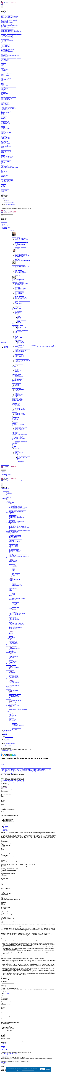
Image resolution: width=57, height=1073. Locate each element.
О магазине (9, 493)
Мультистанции (15, 602)
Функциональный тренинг (15, 707)
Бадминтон (13, 773)
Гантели (14, 583)
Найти (2, 1066)
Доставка (5, 830)
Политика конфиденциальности (9, 1053)
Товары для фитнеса (13, 655)
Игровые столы (12, 672)
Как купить (6, 827)
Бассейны (8, 773)
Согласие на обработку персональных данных (11, 1054)
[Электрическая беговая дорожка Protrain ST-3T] (12, 780)
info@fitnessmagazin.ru (7, 207)
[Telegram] (15, 755)
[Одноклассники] (3, 755)
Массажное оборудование (15, 535)
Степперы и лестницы (14, 648)
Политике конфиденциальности (28, 1070)
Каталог (8, 501)
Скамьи (13, 610)
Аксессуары (14, 566)
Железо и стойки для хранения (16, 702)
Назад (9, 492)
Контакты (3, 1047)
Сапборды (32, 771)
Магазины (3, 1046)
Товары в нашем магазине (27, 768)
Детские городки (13, 641)
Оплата (5, 829)
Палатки (23, 771)
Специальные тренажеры (15, 692)
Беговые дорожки (13, 505)
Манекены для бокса (14, 667)
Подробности (4, 787)
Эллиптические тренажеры (15, 525)
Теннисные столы (13, 560)
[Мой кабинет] (1, 482)
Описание (5, 826)
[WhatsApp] (11, 755)
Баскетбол (11, 681)
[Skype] (13, 755)
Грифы (13, 593)
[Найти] (2, 7)
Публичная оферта (5, 1056)
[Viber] (9, 755)
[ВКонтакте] (1, 755)
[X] (7, 755)
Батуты (10, 632)
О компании (3, 1043)
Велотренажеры (12, 515)
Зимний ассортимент (9, 770)
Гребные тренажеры (30, 769)
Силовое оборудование (14, 579)
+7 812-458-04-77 (5, 194)
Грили (10, 714)
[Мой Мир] (5, 755)
